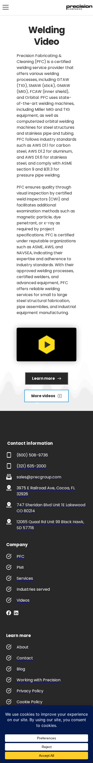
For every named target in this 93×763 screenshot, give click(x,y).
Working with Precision (39, 680)
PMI (20, 567)
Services (25, 578)
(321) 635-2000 (31, 466)
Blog (21, 669)
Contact (25, 658)
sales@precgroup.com (39, 477)
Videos (23, 600)
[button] (5, 7)
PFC (20, 556)
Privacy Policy (30, 691)
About (23, 647)
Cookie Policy (29, 702)
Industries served (33, 589)
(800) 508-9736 (32, 455)
